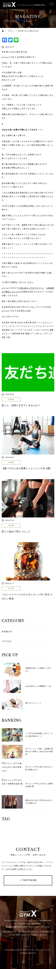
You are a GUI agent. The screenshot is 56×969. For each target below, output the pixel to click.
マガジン (10, 31)
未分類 (11, 399)
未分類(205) (7, 632)
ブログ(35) (6, 641)
